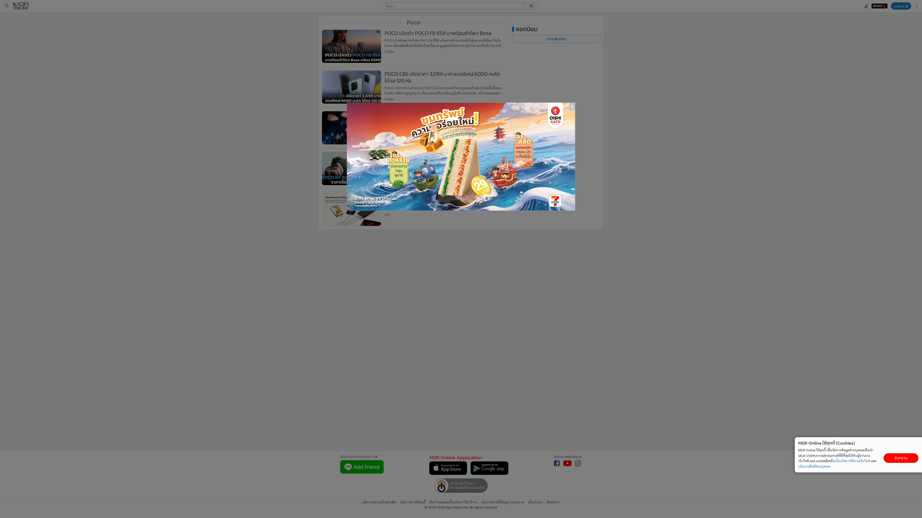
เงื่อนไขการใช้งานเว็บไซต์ (853, 461)
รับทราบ (901, 458)
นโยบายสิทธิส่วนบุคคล (814, 466)
